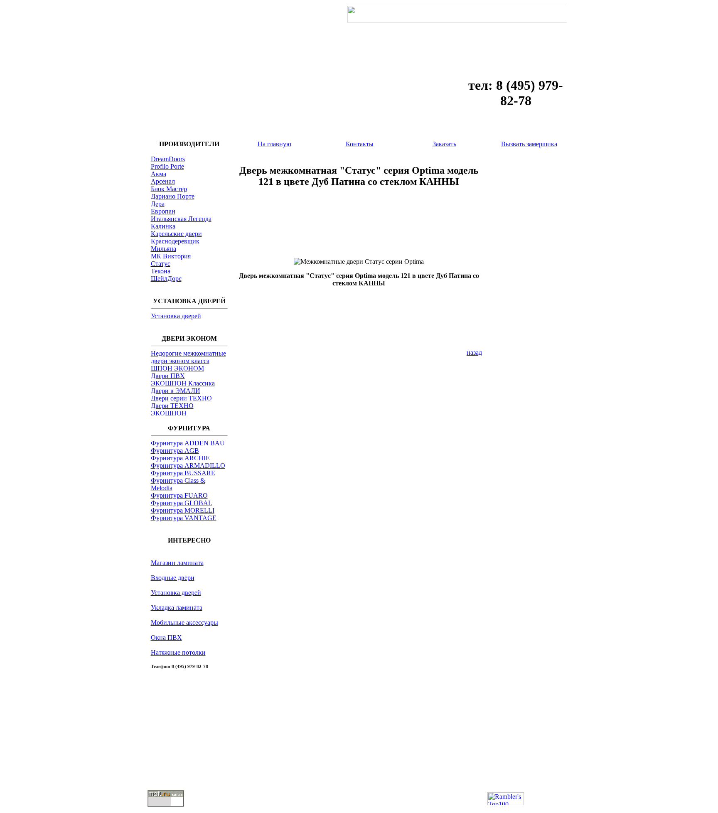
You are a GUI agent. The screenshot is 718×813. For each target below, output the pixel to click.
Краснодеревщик (175, 241)
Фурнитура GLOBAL (181, 502)
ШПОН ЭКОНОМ (177, 368)
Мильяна (163, 248)
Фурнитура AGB (175, 450)
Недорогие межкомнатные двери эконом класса (188, 357)
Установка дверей (176, 315)
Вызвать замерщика (529, 143)
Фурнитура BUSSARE (183, 473)
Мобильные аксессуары (184, 622)
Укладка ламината (176, 607)
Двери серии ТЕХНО (181, 398)
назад (474, 352)
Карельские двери (176, 233)
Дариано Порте (172, 196)
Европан (163, 211)
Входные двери (172, 577)
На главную (274, 143)
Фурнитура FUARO (179, 495)
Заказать (444, 143)
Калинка (163, 226)
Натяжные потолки (178, 652)
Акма (158, 173)
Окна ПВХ (166, 637)
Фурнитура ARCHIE (180, 458)
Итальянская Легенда (181, 218)
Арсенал (163, 181)
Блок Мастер (169, 188)
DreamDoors (168, 158)
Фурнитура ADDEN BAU (188, 443)
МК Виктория (171, 256)
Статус (160, 263)
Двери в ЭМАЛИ (175, 390)
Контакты (360, 143)
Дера (158, 203)
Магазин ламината (177, 562)
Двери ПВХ (168, 375)
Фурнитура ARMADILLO (188, 465)
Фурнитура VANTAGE (183, 517)
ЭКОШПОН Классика (183, 383)
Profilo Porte (167, 166)
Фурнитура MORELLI (182, 510)
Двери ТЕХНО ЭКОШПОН (172, 409)
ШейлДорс (166, 278)
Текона (160, 271)
